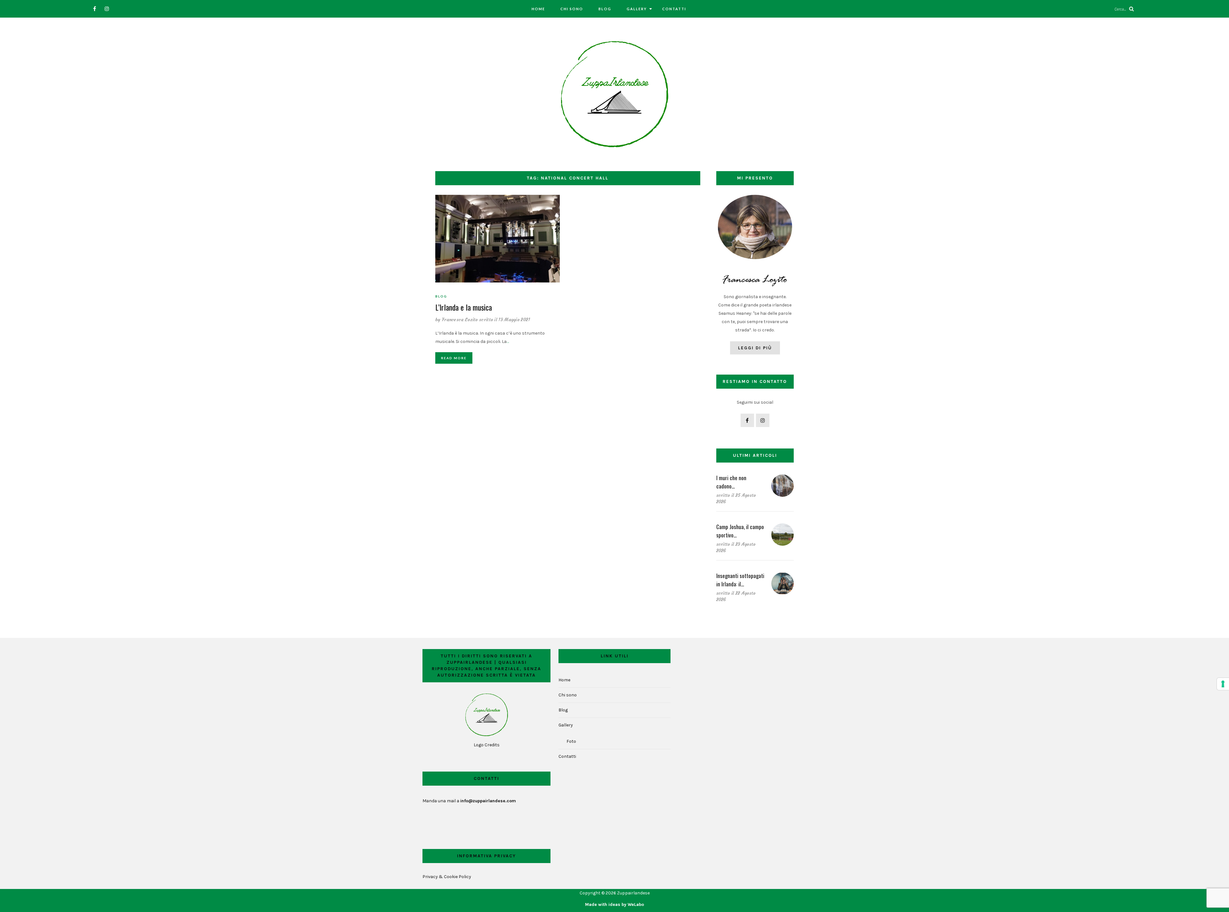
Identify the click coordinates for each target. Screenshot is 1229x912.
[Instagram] (107, 9)
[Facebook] (95, 9)
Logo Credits (487, 745)
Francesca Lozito (460, 319)
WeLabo (636, 904)
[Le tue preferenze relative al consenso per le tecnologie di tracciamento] (1223, 684)
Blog (604, 9)
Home (538, 9)
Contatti (674, 9)
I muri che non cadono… (731, 482)
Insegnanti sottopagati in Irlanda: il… (740, 580)
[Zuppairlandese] (614, 94)
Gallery (637, 9)
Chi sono (571, 9)
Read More (454, 358)
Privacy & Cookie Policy (446, 876)
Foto (571, 741)
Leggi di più (755, 348)
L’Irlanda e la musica (463, 307)
